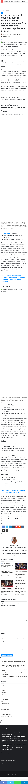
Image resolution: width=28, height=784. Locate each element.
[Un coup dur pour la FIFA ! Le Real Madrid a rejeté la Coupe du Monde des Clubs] (7, 583)
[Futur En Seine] (6, 5)
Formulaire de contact (7, 705)
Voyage (4, 692)
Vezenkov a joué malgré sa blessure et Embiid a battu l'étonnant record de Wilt (21, 574)
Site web (3, 633)
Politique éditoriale (5, 719)
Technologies (5, 699)
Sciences (4, 697)
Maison (3, 685)
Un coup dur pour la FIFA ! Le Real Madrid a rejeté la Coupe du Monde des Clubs (7, 590)
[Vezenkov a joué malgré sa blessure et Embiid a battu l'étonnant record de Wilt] (21, 566)
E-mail (3, 628)
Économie (4, 694)
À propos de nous (5, 709)
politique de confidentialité (7, 716)
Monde (3, 690)
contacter (12, 760)
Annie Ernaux (5, 34)
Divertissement (5, 703)
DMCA (2, 712)
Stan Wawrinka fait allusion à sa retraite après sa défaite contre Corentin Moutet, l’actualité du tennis (20, 591)
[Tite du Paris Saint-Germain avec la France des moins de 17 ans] (7, 566)
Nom (2, 622)
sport (7, 10)
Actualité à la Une (6, 688)
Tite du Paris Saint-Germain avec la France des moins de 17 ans (7, 573)
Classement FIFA (8, 233)
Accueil (3, 10)
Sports (3, 701)
